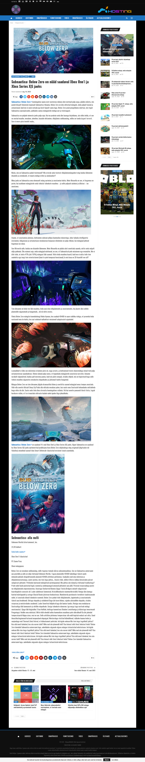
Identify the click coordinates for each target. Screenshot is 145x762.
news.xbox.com (17, 652)
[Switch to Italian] (33, 1)
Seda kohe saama (17, 551)
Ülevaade (90, 18)
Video (67, 18)
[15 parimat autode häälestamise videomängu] (105, 139)
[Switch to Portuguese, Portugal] (54, 1)
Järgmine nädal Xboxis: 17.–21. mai (23, 670)
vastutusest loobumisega (74, 755)
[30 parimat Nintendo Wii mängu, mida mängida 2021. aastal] (105, 151)
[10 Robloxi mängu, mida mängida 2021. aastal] (105, 73)
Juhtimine (29, 18)
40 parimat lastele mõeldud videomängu (113, 50)
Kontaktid (14, 1)
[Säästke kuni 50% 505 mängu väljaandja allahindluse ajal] (80, 694)
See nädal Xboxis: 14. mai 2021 (84, 670)
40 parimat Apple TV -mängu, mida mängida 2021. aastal (122, 105)
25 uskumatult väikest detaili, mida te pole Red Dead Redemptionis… (122, 82)
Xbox (26, 76)
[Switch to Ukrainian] (51, 1)
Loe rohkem (115, 760)
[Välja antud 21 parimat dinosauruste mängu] (105, 95)
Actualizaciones (104, 18)
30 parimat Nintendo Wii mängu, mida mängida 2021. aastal (121, 149)
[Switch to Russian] (19, 1)
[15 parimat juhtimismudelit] (105, 128)
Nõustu (107, 760)
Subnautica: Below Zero (20, 101)
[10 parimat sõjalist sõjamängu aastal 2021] (105, 62)
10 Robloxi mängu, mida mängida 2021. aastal (121, 71)
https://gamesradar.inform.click (28, 748)
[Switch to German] (58, 1)
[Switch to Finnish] (26, 1)
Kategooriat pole (17, 76)
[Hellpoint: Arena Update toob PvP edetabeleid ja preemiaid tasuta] (26, 694)
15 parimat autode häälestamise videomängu (121, 138)
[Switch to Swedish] (47, 1)
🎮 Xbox (32, 76)
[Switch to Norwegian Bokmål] (37, 1)
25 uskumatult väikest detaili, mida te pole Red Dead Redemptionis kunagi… (117, 205)
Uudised (19, 18)
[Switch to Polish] (40, 1)
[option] (117, 192)
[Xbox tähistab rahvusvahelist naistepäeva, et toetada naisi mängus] (53, 694)
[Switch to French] (30, 1)
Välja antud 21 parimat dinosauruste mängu (118, 94)
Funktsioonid (55, 18)
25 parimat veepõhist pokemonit (122, 115)
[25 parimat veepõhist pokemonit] (105, 117)
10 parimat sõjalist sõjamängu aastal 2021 (121, 60)
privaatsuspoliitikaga (94, 755)
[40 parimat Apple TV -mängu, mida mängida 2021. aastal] (105, 106)
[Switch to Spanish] (44, 1)
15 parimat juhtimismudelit (120, 126)
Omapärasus (42, 18)
